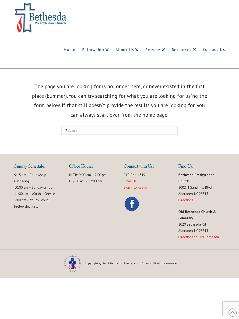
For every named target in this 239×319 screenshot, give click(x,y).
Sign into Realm (135, 187)
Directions (185, 200)
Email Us (130, 181)
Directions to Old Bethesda (198, 237)
